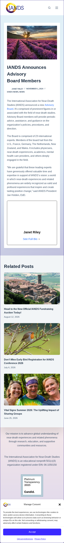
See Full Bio (30, 239)
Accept (32, 532)
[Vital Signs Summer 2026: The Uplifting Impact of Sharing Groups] (32, 389)
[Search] (49, 8)
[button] (59, 504)
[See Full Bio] (39, 239)
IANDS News (12, 92)
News (22, 92)
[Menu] (56, 7)
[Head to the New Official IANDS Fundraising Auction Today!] (32, 288)
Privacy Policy (40, 539)
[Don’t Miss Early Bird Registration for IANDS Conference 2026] (32, 339)
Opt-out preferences (25, 539)
